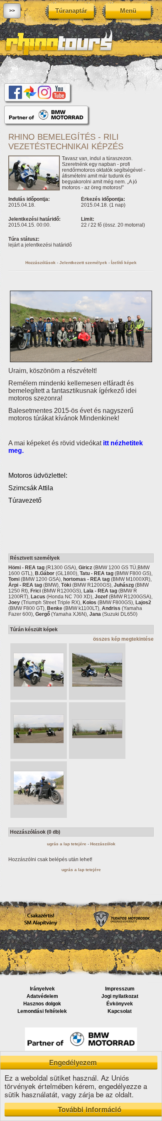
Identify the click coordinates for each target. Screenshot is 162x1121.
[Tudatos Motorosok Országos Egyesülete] (121, 926)
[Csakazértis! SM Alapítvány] (40, 927)
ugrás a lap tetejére (66, 844)
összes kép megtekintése (123, 639)
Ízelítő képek (124, 262)
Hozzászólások (40, 262)
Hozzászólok (102, 844)
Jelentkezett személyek (83, 262)
